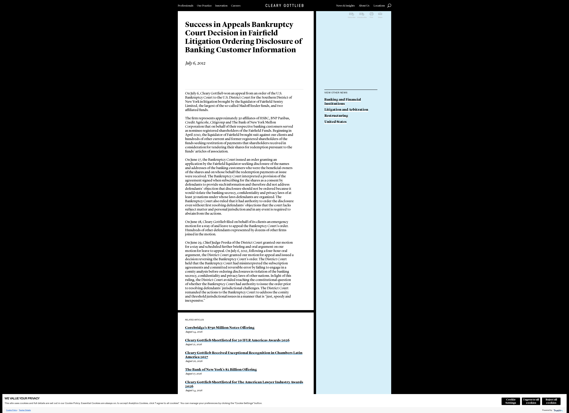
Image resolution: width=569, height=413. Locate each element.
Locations (379, 5)
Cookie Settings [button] (510, 401)
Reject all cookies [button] (551, 401)
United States (335, 122)
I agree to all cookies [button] (531, 401)
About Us (364, 5)
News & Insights (345, 5)
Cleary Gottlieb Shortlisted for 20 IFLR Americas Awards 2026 (237, 340)
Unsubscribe (362, 17)
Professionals (185, 5)
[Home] (284, 5)
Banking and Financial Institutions (342, 102)
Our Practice (204, 5)
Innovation (221, 5)
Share (380, 17)
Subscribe (351, 17)
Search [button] (389, 6)
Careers (235, 5)
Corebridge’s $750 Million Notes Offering (220, 328)
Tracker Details (25, 410)
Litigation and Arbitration (346, 110)
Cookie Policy (11, 410)
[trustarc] (558, 410)
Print (371, 17)
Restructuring (336, 116)
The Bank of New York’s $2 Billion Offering (221, 370)
